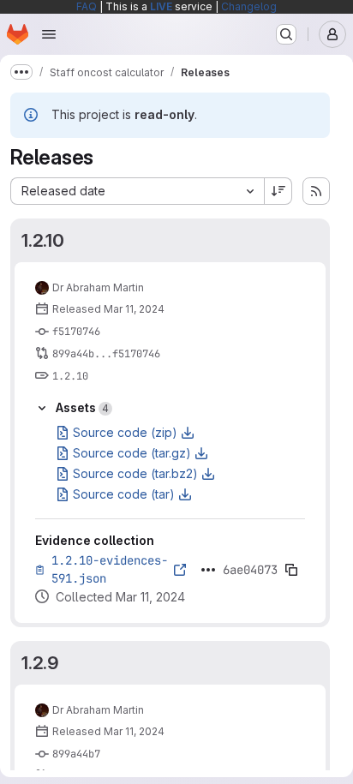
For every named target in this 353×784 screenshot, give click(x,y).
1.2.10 (42, 240)
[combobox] (137, 191)
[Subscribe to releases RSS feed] (316, 191)
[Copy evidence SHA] (291, 570)
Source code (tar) (124, 494)
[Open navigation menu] (49, 34)
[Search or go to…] (286, 34)
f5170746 (76, 331)
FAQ (86, 6)
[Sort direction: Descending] (278, 191)
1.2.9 (40, 662)
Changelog (249, 6)
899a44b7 (76, 754)
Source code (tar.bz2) (135, 473)
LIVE (161, 6)
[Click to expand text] (208, 570)
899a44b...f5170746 (106, 354)
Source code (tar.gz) (132, 453)
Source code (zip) (125, 432)
